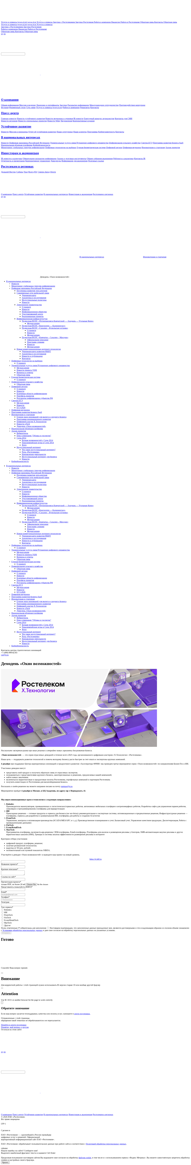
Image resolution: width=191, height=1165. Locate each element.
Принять (5, 1163)
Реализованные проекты (33, 316)
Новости (15, 284)
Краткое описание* (9, 869)
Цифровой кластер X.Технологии (32, 422)
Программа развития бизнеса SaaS (26, 412)
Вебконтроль (22, 433)
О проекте (26, 307)
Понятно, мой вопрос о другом (15, 1027)
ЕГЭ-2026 (21, 407)
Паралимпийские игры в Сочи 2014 (38, 443)
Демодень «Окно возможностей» (31, 426)
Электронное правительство (29, 305)
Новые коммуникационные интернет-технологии (39, 349)
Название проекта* (9, 864)
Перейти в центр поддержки (13, 1025)
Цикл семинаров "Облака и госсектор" (34, 436)
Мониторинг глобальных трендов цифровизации (33, 286)
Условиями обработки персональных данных (22, 930)
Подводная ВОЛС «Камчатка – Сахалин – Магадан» (45, 337)
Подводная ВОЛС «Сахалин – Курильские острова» (45, 328)
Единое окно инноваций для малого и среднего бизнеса (41, 417)
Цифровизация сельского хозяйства (27, 382)
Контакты (26, 358)
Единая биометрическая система (25, 377)
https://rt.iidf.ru (96, 859)
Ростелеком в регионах (17, 166)
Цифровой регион (19, 386)
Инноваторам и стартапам (154, 257)
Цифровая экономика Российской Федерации (31, 288)
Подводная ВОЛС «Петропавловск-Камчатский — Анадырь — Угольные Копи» (58, 321)
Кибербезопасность (20, 461)
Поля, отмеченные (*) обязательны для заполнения (23, 928)
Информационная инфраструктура (32, 319)
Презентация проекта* (11, 882)
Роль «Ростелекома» (31, 452)
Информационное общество (34, 312)
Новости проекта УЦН (27, 370)
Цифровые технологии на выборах (26, 361)
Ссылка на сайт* (8, 877)
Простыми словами (35, 342)
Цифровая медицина (20, 410)
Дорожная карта (29, 295)
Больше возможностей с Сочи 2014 (37, 440)
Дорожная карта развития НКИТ (36, 351)
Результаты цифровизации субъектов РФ (35, 398)
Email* (4, 892)
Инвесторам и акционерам (20, 153)
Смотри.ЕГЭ (17, 400)
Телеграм (5, 902)
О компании (10, 99)
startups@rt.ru (67, 786)
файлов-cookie (85, 1158)
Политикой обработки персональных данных (106, 1144)
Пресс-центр (10, 113)
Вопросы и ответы (25, 372)
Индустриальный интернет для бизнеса (39, 457)
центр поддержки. (82, 1014)
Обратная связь (23, 375)
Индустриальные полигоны (34, 300)
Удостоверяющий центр (32, 314)
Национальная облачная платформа (27, 429)
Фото (24, 445)
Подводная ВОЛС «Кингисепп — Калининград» (43, 326)
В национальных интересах (20, 137)
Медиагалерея (33, 323)
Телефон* (5, 897)
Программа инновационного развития (34, 419)
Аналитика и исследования (34, 298)
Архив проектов (18, 431)
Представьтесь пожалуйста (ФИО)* (16, 887)
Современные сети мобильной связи (33, 293)
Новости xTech (23, 424)
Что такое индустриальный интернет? (38, 450)
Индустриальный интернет (29, 447)
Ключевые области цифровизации (32, 393)
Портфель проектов (25, 396)
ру (2, 34)
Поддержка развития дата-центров (32, 291)
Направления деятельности (34, 454)
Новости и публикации (32, 356)
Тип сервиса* (7, 907)
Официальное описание (37, 340)
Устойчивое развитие (16, 126)
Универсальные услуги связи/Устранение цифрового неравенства (40, 365)
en (5, 34)
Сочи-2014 (21, 438)
